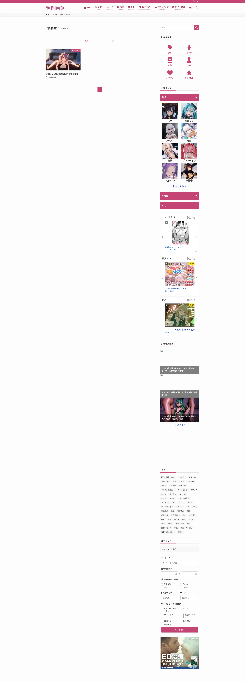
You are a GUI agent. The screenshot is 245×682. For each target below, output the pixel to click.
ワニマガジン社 (170, 249)
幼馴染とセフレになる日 (174, 247)
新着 (183, 519)
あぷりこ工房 (169, 291)
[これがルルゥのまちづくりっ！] (181, 274)
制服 (188, 511)
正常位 (190, 519)
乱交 (172, 511)
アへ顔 (163, 486)
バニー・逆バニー (168, 502)
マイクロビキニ (167, 507)
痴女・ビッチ (166, 528)
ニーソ (163, 494)
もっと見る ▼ (180, 186)
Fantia (185, 584)
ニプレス (194, 490)
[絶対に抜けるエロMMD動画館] (55, 8)
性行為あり (187, 621)
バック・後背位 (183, 498)
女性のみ (167, 621)
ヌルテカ (172, 494)
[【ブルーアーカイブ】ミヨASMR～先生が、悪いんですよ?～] (181, 315)
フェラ (189, 502)
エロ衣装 (172, 486)
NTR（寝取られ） (168, 477)
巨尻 (169, 519)
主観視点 (164, 511)
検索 (180, 630)
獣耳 (188, 524)
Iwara (166, 587)
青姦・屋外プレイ (168, 532)
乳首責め (180, 511)
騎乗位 (180, 532)
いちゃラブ (182, 477)
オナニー (182, 486)
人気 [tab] (112, 41)
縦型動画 (167, 624)
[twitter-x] (194, 1)
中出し (194, 507)
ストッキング (183, 490)
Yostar (167, 332)
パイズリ (181, 502)
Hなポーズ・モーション (170, 610)
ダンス (185, 609)
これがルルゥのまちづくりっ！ (176, 288)
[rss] (197, 1)
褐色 (176, 528)
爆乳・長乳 (180, 524)
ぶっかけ (190, 481)
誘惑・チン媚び (186, 528)
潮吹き (170, 524)
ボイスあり (168, 615)
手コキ (176, 519)
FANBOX (167, 584)
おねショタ (165, 481)
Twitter (185, 587)
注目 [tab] (87, 41)
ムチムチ (179, 507)
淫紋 (163, 524)
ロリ (187, 507)
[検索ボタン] (196, 8)
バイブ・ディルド (168, 498)
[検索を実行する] (196, 27)
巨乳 (163, 519)
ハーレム (182, 494)
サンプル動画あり (168, 490)
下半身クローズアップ (189, 616)
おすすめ (192, 477)
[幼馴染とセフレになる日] (181, 233)
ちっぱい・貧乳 (178, 481)
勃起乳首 (164, 515)
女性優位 (192, 515)
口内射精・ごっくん (178, 515)
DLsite (191, 217)
